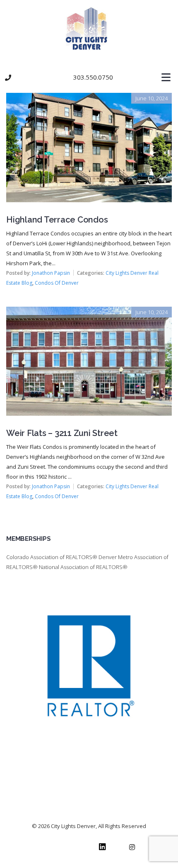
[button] (89, 78)
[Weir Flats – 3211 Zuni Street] (89, 312)
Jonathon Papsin (51, 272)
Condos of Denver (57, 282)
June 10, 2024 (151, 98)
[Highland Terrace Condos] (89, 98)
